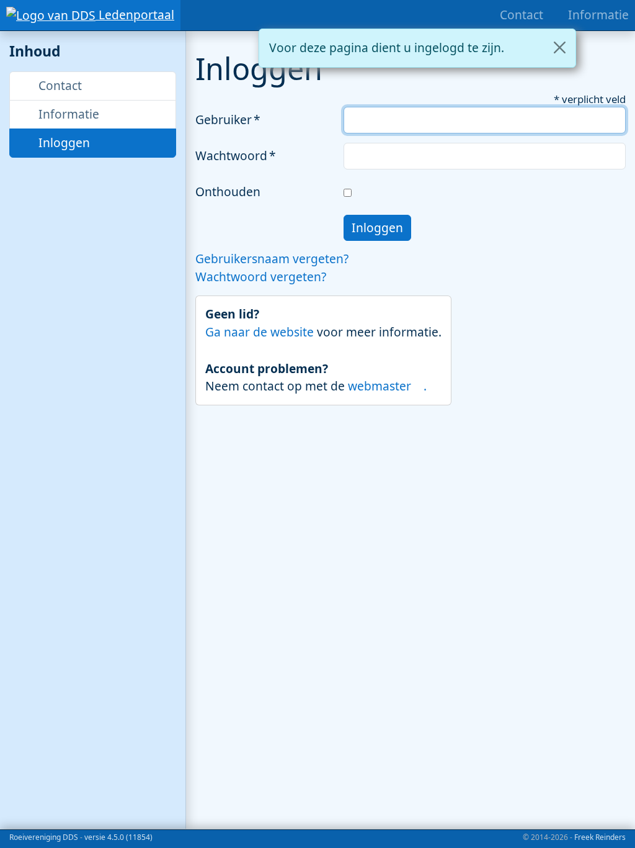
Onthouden (227, 191)
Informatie (67, 114)
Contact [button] (58, 85)
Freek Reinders (600, 837)
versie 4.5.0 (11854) (118, 837)
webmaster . (387, 385)
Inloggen (62, 142)
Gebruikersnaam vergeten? (272, 258)
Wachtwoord (231, 155)
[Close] (559, 47)
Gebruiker (223, 119)
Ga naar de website (261, 331)
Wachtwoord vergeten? (260, 276)
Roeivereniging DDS (43, 837)
